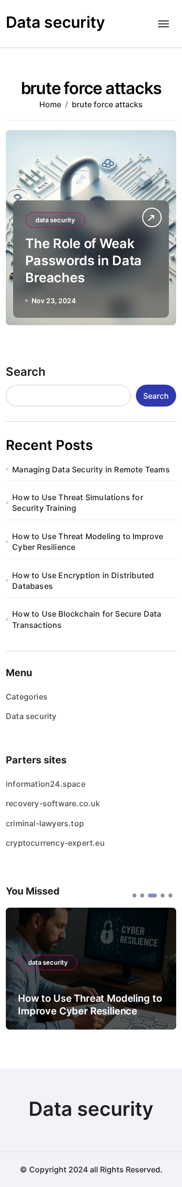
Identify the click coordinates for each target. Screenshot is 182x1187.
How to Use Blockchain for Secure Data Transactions (86, 619)
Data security (55, 22)
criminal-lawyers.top (45, 823)
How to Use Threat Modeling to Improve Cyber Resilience (87, 541)
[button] (134, 895)
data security (55, 220)
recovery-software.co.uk (53, 803)
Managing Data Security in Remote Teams (91, 469)
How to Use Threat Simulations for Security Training (77, 502)
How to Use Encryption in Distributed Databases (83, 580)
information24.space (45, 784)
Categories (27, 696)
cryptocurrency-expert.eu (55, 843)
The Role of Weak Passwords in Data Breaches (83, 260)
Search (26, 372)
